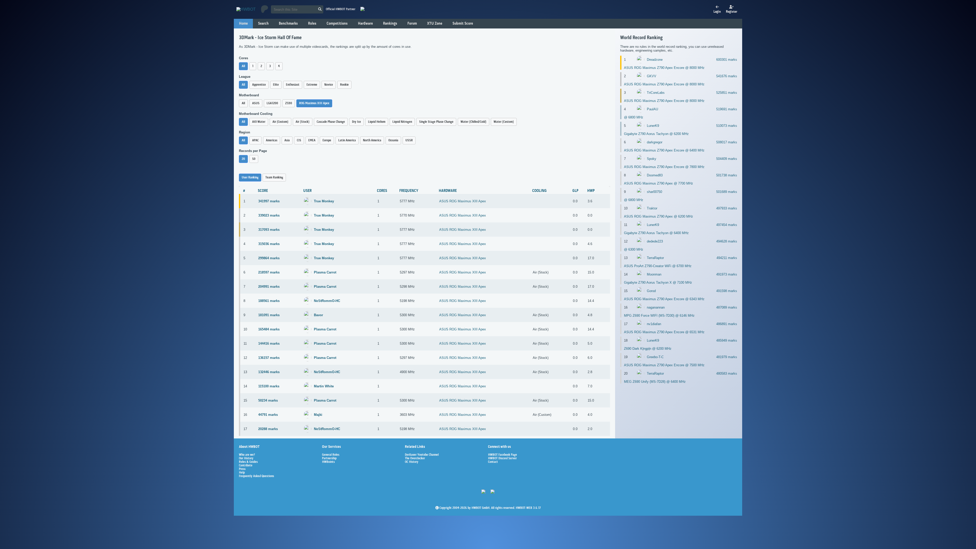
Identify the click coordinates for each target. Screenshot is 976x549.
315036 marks (269, 244)
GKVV (651, 76)
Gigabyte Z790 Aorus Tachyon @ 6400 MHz (656, 233)
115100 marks (268, 386)
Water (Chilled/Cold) (473, 122)
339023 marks (269, 215)
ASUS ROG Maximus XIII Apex (462, 201)
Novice (328, 85)
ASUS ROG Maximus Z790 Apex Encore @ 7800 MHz (664, 167)
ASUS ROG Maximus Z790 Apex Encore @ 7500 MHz (664, 365)
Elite (276, 85)
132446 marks (269, 372)
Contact (493, 462)
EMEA (311, 140)
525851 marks (726, 93)
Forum (412, 23)
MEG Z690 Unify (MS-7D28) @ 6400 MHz (655, 382)
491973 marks (726, 274)
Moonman (654, 274)
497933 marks (726, 208)
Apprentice (259, 85)
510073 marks (726, 126)
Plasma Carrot (325, 272)
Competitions (337, 23)
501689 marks (726, 192)
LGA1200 (272, 103)
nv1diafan (654, 324)
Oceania (393, 140)
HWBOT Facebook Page (502, 455)
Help (242, 473)
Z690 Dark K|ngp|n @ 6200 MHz (648, 348)
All (243, 66)
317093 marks (269, 230)
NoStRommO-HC (327, 301)
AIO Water (258, 122)
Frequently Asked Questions (256, 476)
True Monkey (324, 201)
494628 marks (726, 241)
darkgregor (654, 142)
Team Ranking (274, 177)
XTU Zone (434, 23)
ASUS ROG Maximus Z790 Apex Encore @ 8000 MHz (664, 68)
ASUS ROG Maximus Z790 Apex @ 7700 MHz (658, 183)
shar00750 (654, 192)
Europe (327, 140)
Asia (287, 140)
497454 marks (726, 225)
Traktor (652, 208)
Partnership (329, 458)
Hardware (365, 23)
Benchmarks (288, 23)
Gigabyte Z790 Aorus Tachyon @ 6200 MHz (656, 134)
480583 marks (726, 373)
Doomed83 (655, 175)
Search (263, 23)
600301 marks (726, 60)
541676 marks (726, 76)
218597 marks (269, 272)
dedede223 (655, 241)
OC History (411, 462)
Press (242, 469)
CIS (299, 140)
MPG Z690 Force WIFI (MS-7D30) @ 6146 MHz (659, 315)
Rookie (344, 85)
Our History (246, 458)
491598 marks (726, 291)
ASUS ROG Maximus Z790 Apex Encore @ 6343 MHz (664, 299)
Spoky (651, 159)
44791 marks (268, 415)
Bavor (318, 315)
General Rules (330, 455)
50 (253, 159)
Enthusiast (292, 85)
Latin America (347, 140)
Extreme (312, 85)
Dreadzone (655, 60)
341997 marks (269, 201)
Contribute (245, 465)
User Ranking (250, 177)
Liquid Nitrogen (402, 122)
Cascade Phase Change (331, 122)
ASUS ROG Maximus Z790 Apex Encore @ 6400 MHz (664, 150)
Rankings (390, 23)
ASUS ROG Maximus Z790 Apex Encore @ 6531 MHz (664, 332)
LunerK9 (653, 126)
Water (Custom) (504, 122)
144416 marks (269, 343)
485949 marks (726, 340)
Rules (312, 23)
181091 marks (269, 315)
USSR (409, 140)
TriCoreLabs (656, 93)
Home (243, 23)
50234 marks (268, 400)
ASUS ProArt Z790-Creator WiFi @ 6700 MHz (658, 266)
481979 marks (726, 357)
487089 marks (726, 307)
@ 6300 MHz (633, 249)
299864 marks (269, 258)
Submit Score (462, 23)
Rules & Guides (248, 462)
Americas (271, 140)
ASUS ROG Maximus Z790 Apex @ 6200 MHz (658, 216)
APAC (255, 140)
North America (372, 140)
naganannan (656, 307)
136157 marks (269, 358)
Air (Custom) (280, 122)
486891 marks (726, 324)
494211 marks (726, 258)
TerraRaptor (655, 258)
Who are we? (247, 455)
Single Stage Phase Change (436, 122)
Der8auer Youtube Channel (422, 455)
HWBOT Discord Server (502, 458)
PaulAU (652, 109)
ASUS (256, 103)
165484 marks (269, 329)
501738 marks (726, 175)
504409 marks (726, 159)
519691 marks (726, 109)
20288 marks (268, 429)
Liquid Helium (376, 122)
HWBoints (328, 462)
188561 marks (269, 301)
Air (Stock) (303, 122)
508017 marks (726, 142)
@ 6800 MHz (633, 117)
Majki (318, 415)
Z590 (288, 103)
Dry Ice (356, 122)
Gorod (651, 291)
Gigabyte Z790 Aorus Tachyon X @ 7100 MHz (658, 282)
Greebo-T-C (655, 357)
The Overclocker (415, 458)
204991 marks (269, 286)
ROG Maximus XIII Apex (314, 103)
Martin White (324, 386)
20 (243, 159)
